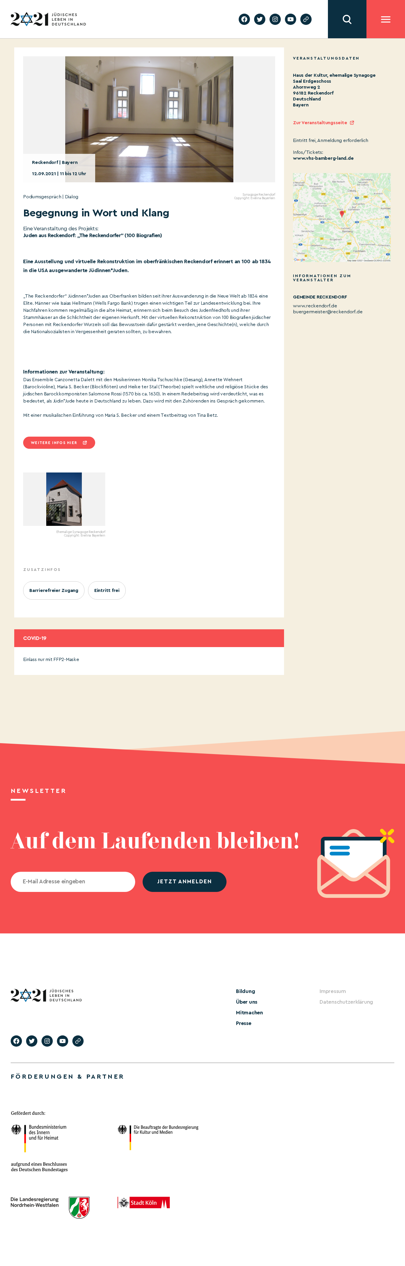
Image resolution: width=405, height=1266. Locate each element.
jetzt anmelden (184, 882)
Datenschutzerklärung (346, 1002)
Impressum (333, 991)
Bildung (245, 991)
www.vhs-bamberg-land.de (323, 158)
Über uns (246, 1002)
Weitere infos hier (54, 443)
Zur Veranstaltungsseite (320, 122)
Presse (243, 1023)
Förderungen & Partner (68, 1076)
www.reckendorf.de (315, 306)
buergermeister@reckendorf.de (327, 311)
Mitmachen (249, 1012)
